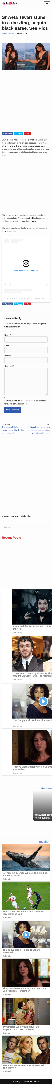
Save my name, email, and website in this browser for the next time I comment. (25, 402)
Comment (9, 366)
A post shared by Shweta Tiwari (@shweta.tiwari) (26, 298)
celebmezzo (9, 34)
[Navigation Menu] (47, 3)
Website (7, 356)
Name (7, 335)
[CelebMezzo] (9, 3)
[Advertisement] (26, 105)
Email (7, 345)
